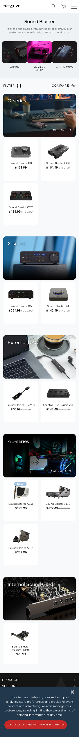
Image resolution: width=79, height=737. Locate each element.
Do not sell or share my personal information (36, 725)
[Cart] (63, 6)
